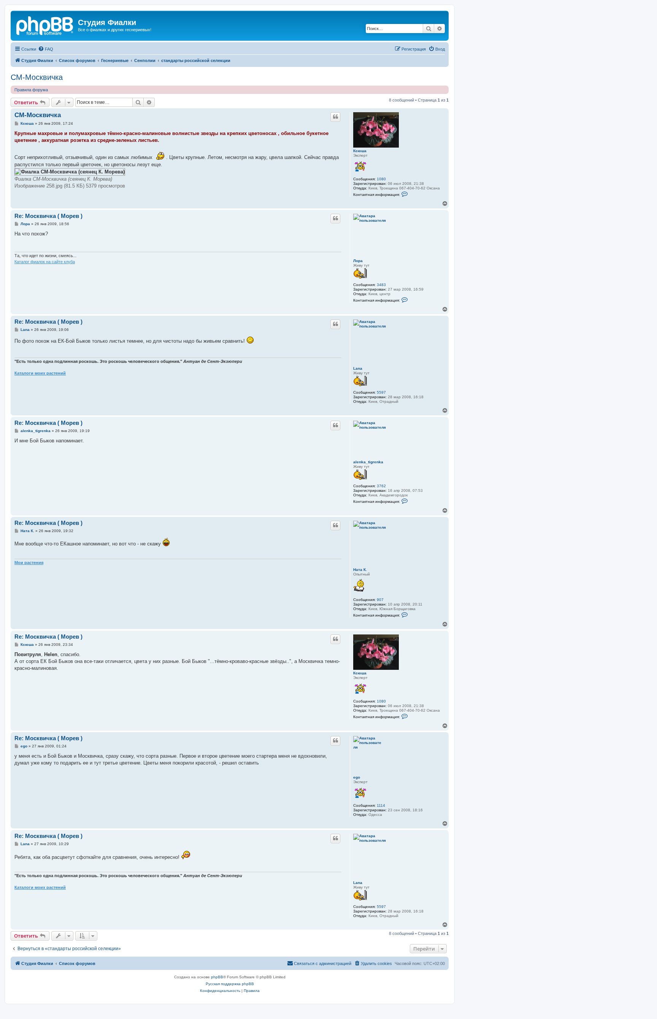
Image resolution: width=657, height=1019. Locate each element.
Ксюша (360, 151)
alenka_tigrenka (368, 462)
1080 (381, 179)
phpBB (217, 977)
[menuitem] (45, 49)
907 (380, 600)
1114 (381, 805)
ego (356, 777)
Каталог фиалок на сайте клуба (44, 261)
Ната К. (360, 570)
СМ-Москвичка (37, 77)
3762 (381, 486)
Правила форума (31, 89)
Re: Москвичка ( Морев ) (48, 216)
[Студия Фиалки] (45, 25)
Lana (357, 368)
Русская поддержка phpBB (230, 984)
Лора (358, 261)
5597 (381, 392)
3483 (381, 285)
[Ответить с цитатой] (335, 116)
